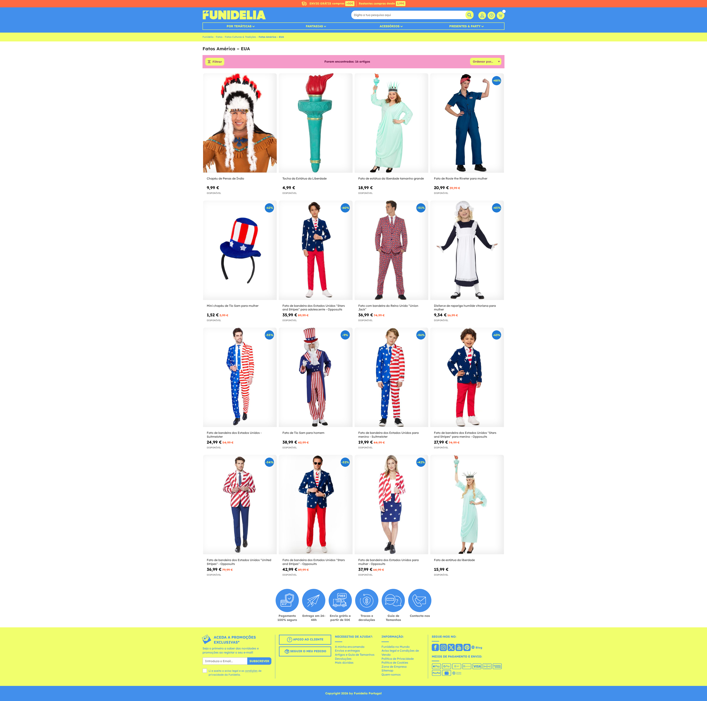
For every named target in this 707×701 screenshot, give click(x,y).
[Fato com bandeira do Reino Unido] (391, 250)
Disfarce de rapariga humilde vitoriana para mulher (465, 307)
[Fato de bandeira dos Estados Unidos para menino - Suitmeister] (391, 377)
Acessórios (390, 26)
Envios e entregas (347, 650)
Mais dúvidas (344, 662)
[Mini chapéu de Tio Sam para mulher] (240, 250)
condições (251, 670)
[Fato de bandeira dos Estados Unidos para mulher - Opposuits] (391, 504)
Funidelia (208, 36)
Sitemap (387, 670)
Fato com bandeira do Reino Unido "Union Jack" (388, 307)
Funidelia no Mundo (395, 647)
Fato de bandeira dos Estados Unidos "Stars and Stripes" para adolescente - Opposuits (313, 307)
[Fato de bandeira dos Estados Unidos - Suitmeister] (240, 377)
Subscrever (259, 661)
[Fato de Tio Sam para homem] (315, 377)
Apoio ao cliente (307, 639)
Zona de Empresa (394, 666)
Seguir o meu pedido (307, 651)
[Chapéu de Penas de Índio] (240, 123)
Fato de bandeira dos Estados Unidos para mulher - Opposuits (388, 562)
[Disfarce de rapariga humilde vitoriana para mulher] (467, 250)
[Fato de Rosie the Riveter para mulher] (467, 123)
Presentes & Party (465, 26)
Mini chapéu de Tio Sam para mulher (232, 306)
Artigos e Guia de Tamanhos (354, 654)
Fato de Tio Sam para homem (303, 433)
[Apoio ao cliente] (491, 15)
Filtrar (217, 62)
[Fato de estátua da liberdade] (467, 504)
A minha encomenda (349, 647)
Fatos (219, 36)
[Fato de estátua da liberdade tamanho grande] (391, 123)
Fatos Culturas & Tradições (240, 36)
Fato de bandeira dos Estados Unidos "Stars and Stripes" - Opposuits (313, 562)
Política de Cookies (394, 662)
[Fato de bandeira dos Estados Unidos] (315, 250)
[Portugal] (435, 648)
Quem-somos (391, 674)
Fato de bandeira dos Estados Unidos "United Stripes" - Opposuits (239, 562)
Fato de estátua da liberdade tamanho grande (391, 178)
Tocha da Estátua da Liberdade (304, 178)
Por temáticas (239, 26)
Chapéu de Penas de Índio (225, 178)
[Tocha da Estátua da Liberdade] (315, 123)
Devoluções (343, 658)
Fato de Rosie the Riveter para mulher (460, 178)
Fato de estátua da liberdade (454, 560)
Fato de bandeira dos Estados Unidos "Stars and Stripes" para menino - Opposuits (465, 434)
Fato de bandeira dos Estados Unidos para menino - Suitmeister (388, 434)
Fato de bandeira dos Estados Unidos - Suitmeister (234, 434)
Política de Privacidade (397, 658)
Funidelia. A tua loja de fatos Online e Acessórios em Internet (234, 14)
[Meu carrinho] (500, 15)
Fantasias (314, 26)
